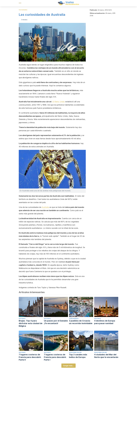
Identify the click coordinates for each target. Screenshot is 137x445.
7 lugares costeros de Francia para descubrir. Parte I (55, 357)
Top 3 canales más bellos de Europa (78, 355)
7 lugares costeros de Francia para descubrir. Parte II (30, 357)
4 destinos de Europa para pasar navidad (104, 322)
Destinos (22, 318)
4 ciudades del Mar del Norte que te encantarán (106, 355)
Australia (45, 207)
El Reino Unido (58, 102)
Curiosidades (23, 10)
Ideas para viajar (75, 352)
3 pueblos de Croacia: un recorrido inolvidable (80, 322)
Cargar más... (68, 366)
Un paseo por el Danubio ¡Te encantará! (56, 322)
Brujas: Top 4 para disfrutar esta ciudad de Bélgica (30, 323)
